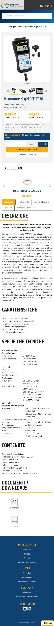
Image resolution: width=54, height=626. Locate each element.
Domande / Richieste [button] (27, 154)
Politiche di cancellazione (27, 562)
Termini (27, 558)
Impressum (27, 549)
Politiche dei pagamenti (27, 581)
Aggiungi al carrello (26, 149)
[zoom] (27, 83)
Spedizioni (27, 573)
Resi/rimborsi (27, 577)
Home (19, 26)
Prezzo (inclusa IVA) (36, 117)
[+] (45, 144)
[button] (8, 91)
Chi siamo (27, 592)
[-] (40, 144)
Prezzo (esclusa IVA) (13, 117)
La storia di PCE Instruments (27, 596)
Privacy (27, 553)
